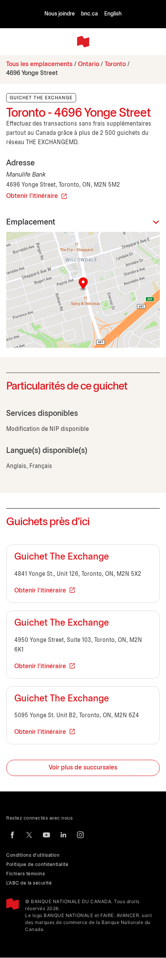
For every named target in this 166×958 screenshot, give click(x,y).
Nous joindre (59, 14)
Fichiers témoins (25, 874)
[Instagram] (80, 835)
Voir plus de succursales (83, 768)
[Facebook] (12, 835)
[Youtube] (46, 835)
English (113, 14)
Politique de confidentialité (37, 865)
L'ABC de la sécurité (29, 883)
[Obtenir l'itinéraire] (83, 290)
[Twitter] (29, 835)
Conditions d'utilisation (32, 855)
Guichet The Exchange (61, 557)
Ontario (88, 64)
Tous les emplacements (39, 64)
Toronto (115, 64)
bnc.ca (89, 14)
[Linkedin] (63, 835)
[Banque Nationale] (83, 42)
